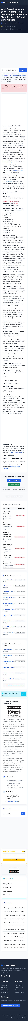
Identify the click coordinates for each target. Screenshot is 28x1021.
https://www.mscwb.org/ (16, 452)
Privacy (18, 1017)
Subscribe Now (14, 860)
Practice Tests (19, 990)
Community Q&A (19, 992)
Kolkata (22, 74)
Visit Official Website (12, 801)
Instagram (7, 489)
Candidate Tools (19, 987)
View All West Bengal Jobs (13, 685)
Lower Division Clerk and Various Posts (7, 513)
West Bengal (15, 74)
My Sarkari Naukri (10, 2)
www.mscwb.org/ (7, 162)
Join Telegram (15, 480)
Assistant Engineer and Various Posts (7, 534)
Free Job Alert (19, 985)
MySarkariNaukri (5, 74)
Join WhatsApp (15, 484)
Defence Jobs (5, 990)
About (7, 1017)
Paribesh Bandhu (8, 555)
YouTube (22, 489)
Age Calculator (8, 891)
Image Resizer (8, 884)
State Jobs (4, 985)
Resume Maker (8, 895)
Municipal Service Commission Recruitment (14, 75)
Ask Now (23, 694)
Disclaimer (24, 1017)
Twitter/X (14, 489)
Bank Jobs (4, 987)
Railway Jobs (4, 992)
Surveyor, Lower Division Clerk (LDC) (7, 545)
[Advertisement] (14, 52)
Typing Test (7, 887)
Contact (13, 1017)
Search (22, 70)
